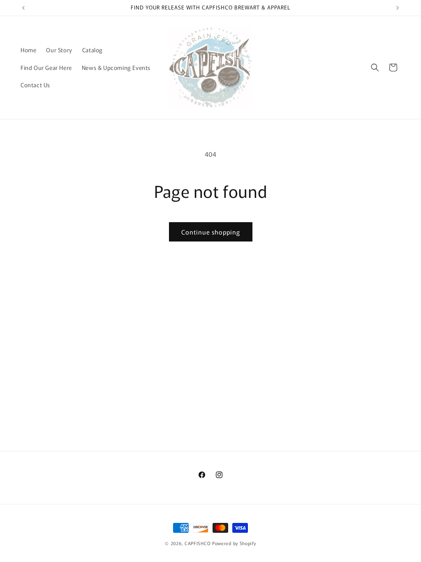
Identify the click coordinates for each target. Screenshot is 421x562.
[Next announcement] (398, 8)
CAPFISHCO (197, 543)
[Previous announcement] (23, 8)
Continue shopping (210, 232)
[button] (375, 67)
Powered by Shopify (234, 543)
